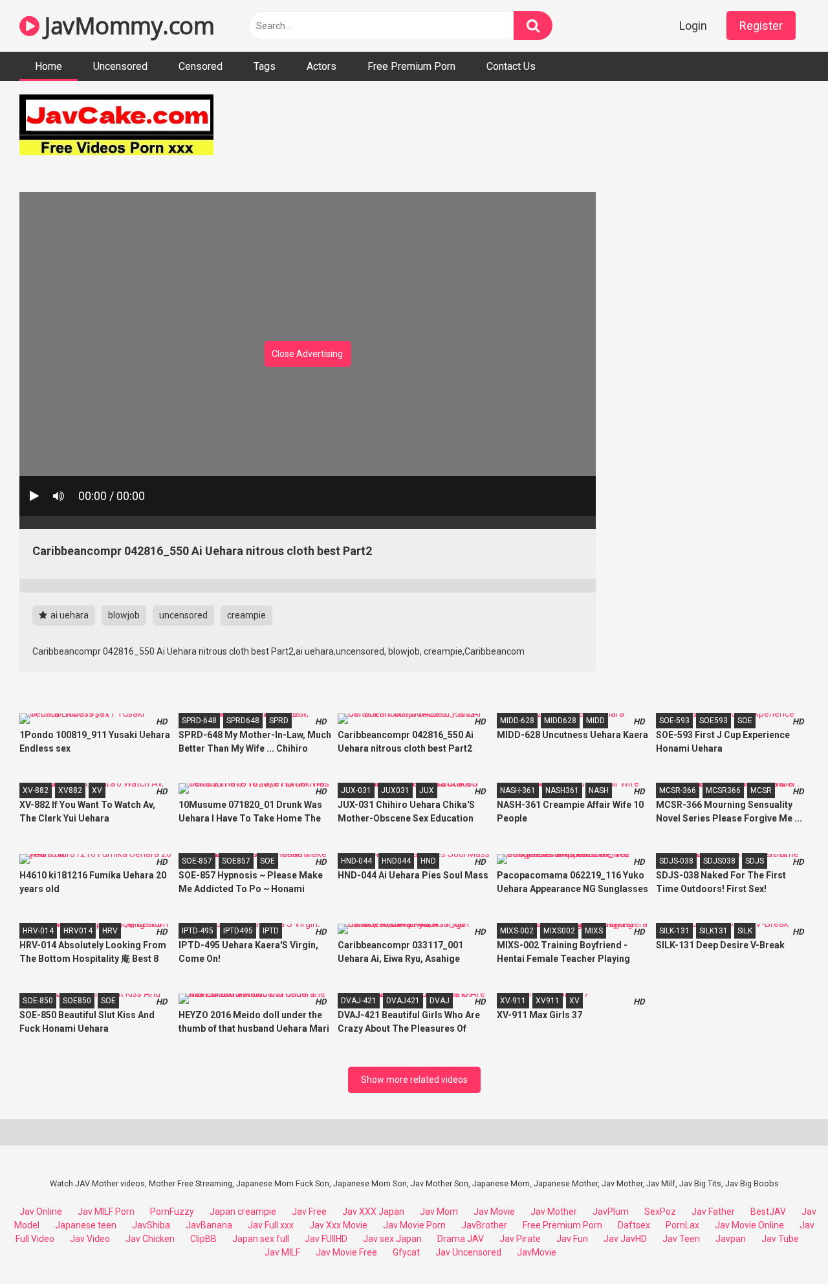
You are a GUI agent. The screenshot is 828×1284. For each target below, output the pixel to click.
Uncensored (120, 66)
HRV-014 (38, 930)
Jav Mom (439, 1211)
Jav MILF (282, 1252)
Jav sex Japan (392, 1239)
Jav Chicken (150, 1239)
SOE (744, 720)
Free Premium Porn (411, 66)
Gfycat (406, 1252)
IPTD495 (238, 930)
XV (97, 790)
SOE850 (77, 1000)
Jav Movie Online (749, 1225)
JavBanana (209, 1225)
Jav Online (40, 1211)
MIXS (594, 930)
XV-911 (513, 1000)
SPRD (279, 720)
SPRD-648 (199, 720)
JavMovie (536, 1252)
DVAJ (440, 1000)
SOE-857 (197, 860)
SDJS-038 (676, 860)
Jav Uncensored (468, 1252)
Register (761, 25)
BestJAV (768, 1211)
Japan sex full (260, 1239)
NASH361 (562, 790)
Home (48, 66)
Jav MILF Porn (106, 1211)
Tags (265, 66)
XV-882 (36, 790)
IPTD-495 (197, 930)
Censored (201, 66)
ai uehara (69, 615)
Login (693, 25)
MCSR (761, 790)
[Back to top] (784, 1245)
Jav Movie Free (346, 1252)
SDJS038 (719, 860)
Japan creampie (243, 1211)
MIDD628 (560, 720)
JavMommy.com (126, 25)
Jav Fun (572, 1239)
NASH (599, 790)
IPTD (271, 930)
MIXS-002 (517, 930)
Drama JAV (460, 1239)
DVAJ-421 (358, 1000)
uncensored (183, 615)
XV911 (548, 1000)
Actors (321, 66)
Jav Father (713, 1211)
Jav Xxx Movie (338, 1225)
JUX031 (395, 790)
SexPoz (660, 1211)
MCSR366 (723, 790)
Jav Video (90, 1239)
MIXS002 (559, 930)
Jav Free (309, 1211)
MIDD (595, 720)
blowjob (124, 615)
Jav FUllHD (326, 1239)
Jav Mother (553, 1211)
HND (428, 860)
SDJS (754, 860)
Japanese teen (85, 1225)
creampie (246, 615)
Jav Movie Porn (414, 1225)
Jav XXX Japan (373, 1211)
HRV (110, 930)
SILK (744, 930)
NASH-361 (518, 790)
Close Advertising (307, 354)
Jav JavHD (625, 1239)
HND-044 (356, 860)
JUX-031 (356, 790)
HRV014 (78, 930)
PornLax (682, 1225)
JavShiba (151, 1225)
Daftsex (634, 1225)
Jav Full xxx (271, 1225)
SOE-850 (38, 1000)
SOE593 (713, 720)
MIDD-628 (517, 720)
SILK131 (713, 930)
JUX (426, 790)
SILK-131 (674, 930)
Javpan (730, 1239)
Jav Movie (494, 1211)
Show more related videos (414, 1079)
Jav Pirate (520, 1239)
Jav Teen (681, 1239)
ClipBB (203, 1239)
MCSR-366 (677, 790)
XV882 (70, 790)
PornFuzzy (172, 1211)
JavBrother (484, 1225)
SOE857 (236, 860)
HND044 (396, 860)
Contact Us (511, 66)
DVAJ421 (403, 1000)
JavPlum (611, 1211)
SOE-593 (674, 720)
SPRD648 (242, 720)
